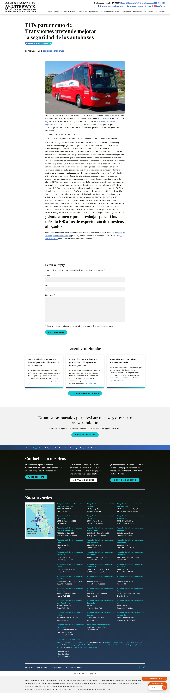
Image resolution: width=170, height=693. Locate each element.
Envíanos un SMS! (84, 480)
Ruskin (128, 645)
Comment (50, 295)
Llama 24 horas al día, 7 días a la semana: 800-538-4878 (142, 3)
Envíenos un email (126, 480)
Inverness (130, 642)
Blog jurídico (37, 448)
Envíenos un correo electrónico (139, 6)
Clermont (75, 642)
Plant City (112, 645)
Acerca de (29, 667)
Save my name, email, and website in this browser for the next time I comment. (81, 326)
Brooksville (67, 642)
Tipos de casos (41, 667)
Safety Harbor (136, 645)
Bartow (59, 642)
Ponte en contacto (85, 435)
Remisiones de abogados (75, 667)
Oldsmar (97, 645)
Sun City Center (76, 647)
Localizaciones (56, 667)
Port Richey (120, 645)
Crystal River (84, 642)
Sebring (59, 647)
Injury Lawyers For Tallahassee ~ (99, 625)
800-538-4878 (55, 428)
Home (28, 448)
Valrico (97, 647)
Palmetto (104, 645)
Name (48, 275)
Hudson (114, 642)
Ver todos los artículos (85, 393)
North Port (83, 645)
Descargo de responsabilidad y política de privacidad (65, 686)
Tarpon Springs (88, 647)
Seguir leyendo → (44, 382)
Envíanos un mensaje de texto (112, 6)
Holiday (107, 642)
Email (48, 285)
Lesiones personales (53, 51)
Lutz (76, 645)
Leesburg (70, 645)
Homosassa (121, 642)
